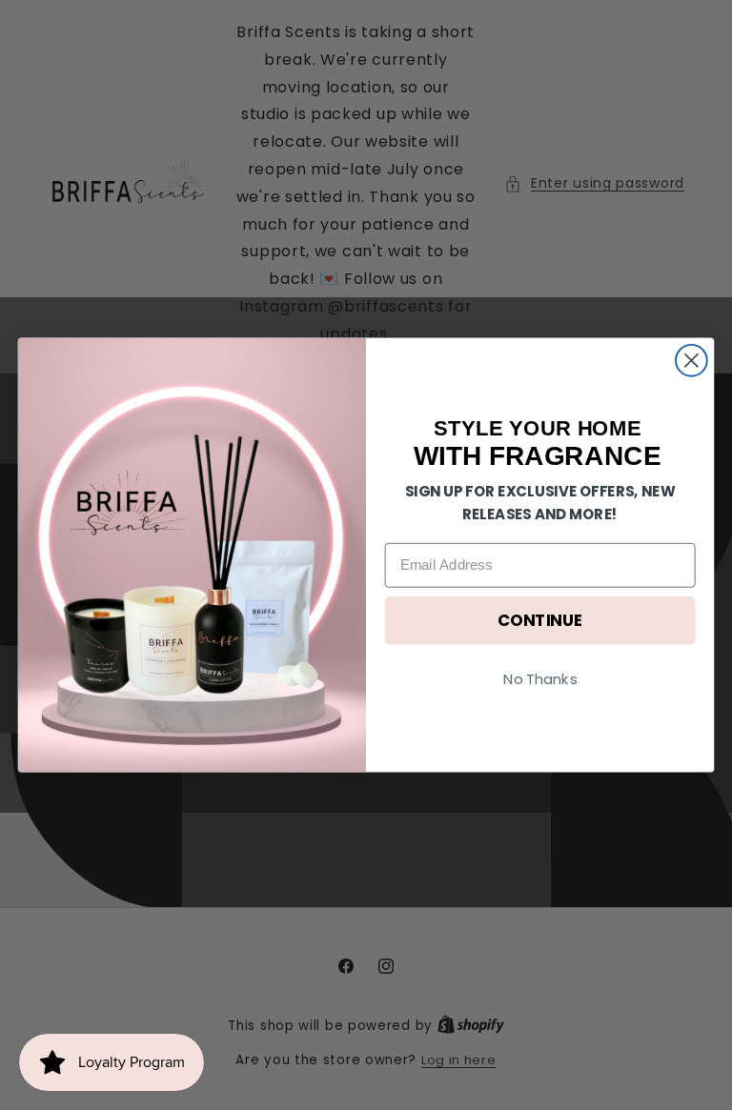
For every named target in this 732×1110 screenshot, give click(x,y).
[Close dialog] (691, 360)
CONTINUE (540, 621)
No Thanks (540, 679)
